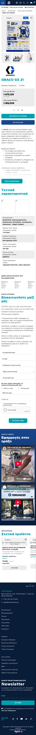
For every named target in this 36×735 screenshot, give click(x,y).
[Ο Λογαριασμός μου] (27, 3)
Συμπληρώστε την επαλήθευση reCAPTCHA (14, 404)
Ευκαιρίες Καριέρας (8, 640)
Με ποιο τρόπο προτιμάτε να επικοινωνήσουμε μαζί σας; (12, 384)
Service (4, 616)
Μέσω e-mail (8, 388)
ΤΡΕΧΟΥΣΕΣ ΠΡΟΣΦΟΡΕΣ (25, 11)
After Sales (5, 626)
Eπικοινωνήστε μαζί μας (9, 669)
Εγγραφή (18, 703)
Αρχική (3, 11)
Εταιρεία (4, 636)
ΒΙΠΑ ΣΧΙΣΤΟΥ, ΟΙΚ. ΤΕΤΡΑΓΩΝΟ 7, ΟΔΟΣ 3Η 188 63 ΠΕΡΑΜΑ (17, 595)
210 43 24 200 (18, 122)
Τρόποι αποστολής (7, 646)
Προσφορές (5, 619)
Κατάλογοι (5, 629)
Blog (3, 666)
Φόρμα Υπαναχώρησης (9, 672)
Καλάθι (14, 568)
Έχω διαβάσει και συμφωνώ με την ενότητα (17, 709)
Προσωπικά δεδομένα (9, 643)
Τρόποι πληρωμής (7, 649)
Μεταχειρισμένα (7, 613)
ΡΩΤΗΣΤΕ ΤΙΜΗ (18, 420)
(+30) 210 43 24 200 (10, 599)
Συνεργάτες (5, 622)
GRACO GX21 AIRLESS (8, 12)
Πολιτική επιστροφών (8, 660)
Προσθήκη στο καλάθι (18, 116)
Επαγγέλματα (6, 610)
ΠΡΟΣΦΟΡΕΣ (11, 11)
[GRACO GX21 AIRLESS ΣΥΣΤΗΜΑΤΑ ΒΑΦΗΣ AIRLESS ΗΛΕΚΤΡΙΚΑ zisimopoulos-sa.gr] (6, 58)
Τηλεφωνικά (24, 388)
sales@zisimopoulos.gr (11, 602)
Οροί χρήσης (5, 657)
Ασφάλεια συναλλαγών (9, 663)
